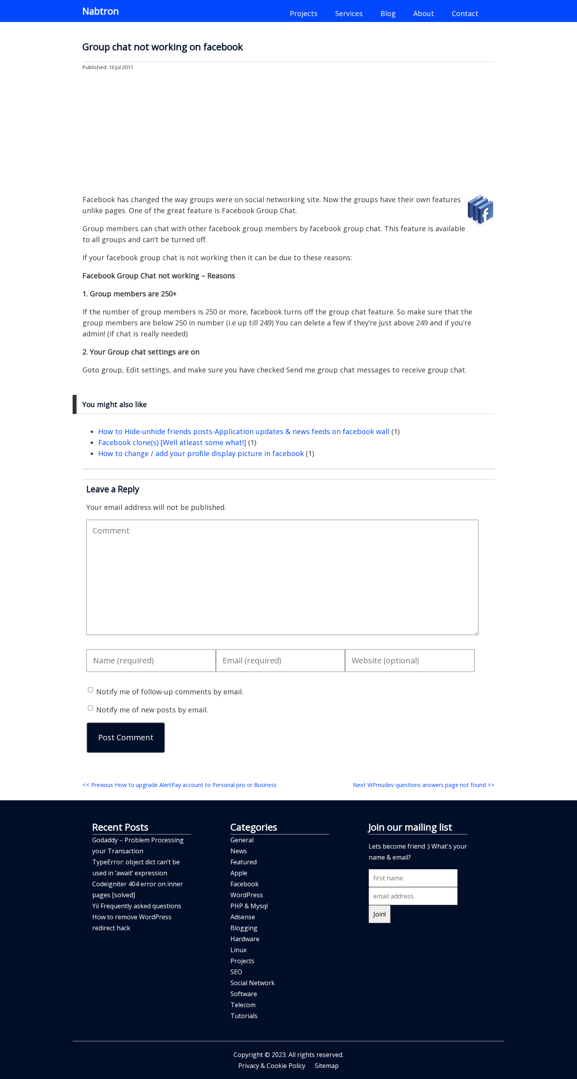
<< (179, 785)
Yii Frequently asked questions (136, 906)
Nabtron (100, 10)
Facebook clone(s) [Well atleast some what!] (172, 442)
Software (243, 994)
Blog (388, 13)
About (423, 13)
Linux (238, 950)
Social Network (252, 983)
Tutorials (243, 1015)
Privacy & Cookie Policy (271, 1065)
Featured (243, 862)
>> (424, 785)
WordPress (246, 895)
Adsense (242, 917)
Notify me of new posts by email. (152, 709)
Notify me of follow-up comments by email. (169, 691)
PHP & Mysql (249, 906)
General (242, 840)
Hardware (244, 939)
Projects (304, 13)
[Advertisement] (288, 132)
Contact (465, 13)
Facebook (244, 884)
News (238, 851)
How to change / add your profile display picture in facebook (201, 453)
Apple (238, 873)
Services (349, 13)
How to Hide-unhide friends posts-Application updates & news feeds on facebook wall (243, 431)
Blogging (243, 928)
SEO (236, 972)
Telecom (243, 1004)
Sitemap (327, 1065)
